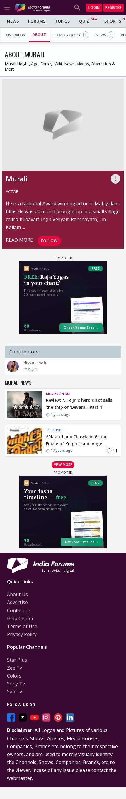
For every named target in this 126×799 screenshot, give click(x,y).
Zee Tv (14, 668)
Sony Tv (16, 683)
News (13, 21)
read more (19, 240)
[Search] (77, 7)
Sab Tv (14, 691)
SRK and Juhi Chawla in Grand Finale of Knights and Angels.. (77, 440)
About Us (17, 594)
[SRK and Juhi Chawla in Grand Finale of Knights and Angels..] (24, 441)
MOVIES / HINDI (58, 393)
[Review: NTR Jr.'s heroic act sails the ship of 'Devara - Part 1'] (24, 404)
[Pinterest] (58, 717)
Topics (62, 21)
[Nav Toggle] (7, 7)
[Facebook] (11, 717)
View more (63, 464)
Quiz (84, 21)
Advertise (17, 602)
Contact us (19, 610)
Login (94, 7)
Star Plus (17, 660)
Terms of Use (22, 626)
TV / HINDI (54, 430)
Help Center (20, 618)
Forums (36, 21)
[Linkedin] (70, 717)
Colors (14, 676)
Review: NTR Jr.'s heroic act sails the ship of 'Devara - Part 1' (79, 403)
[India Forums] (32, 7)
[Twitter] (23, 717)
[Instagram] (46, 717)
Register (113, 7)
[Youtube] (34, 717)
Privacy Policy (22, 634)
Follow (49, 240)
